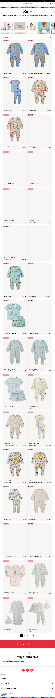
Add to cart (15, 68)
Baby (18, 6)
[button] (53, 3)
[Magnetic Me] (27, 4)
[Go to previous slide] (2, 1)
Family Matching (34, 6)
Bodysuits (32, 31)
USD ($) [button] (3, 674)
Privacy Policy (3, 695)
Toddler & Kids (24, 6)
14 (33, 635)
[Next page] (36, 635)
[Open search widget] (50, 3)
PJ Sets (44, 31)
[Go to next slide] (53, 1)
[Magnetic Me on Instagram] (27, 670)
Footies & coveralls (7, 31)
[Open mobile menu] (2, 3)
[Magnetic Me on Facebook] (23, 670)
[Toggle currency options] (52, 674)
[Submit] (52, 665)
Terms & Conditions (4, 694)
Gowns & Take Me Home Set (19, 31)
